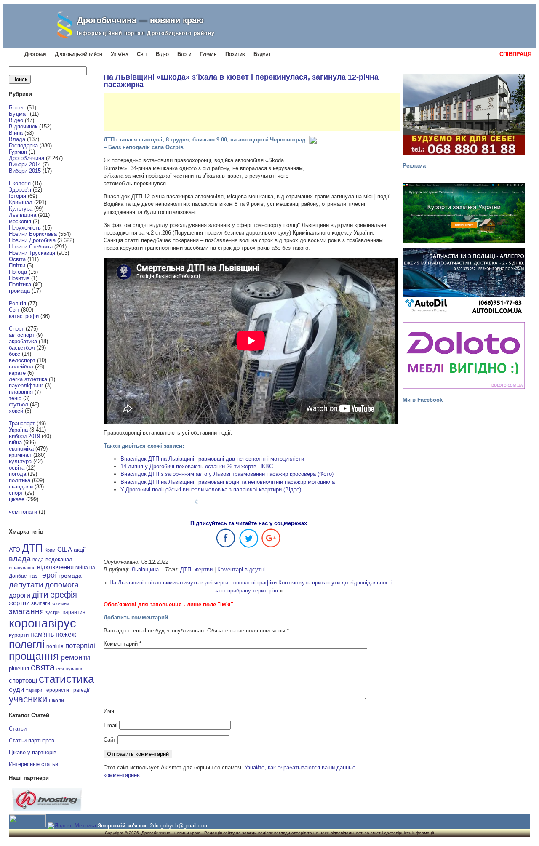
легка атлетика (28, 379)
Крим (50, 549)
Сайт (110, 740)
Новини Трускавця (32, 253)
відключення (55, 567)
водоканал (58, 560)
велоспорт (22, 360)
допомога (62, 585)
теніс (15, 398)
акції (80, 550)
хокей (16, 411)
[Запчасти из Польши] (464, 281)
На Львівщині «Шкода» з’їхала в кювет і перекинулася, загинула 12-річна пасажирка (241, 81)
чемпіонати (23, 512)
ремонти (75, 657)
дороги (19, 595)
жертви (19, 603)
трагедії (80, 690)
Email (110, 725)
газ (33, 575)
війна (15, 442)
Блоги (184, 54)
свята (43, 667)
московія (20, 221)
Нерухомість (25, 227)
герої (48, 575)
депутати (26, 584)
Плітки (17, 265)
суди (16, 689)
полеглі (27, 644)
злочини (60, 603)
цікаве (16, 499)
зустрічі (53, 612)
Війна (16, 133)
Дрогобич (35, 54)
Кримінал (20, 202)
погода (17, 474)
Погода (18, 272)
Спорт (16, 329)
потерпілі (80, 646)
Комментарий (122, 644)
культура (20, 461)
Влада (17, 139)
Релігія (17, 303)
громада (19, 291)
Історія (17, 196)
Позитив (235, 54)
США (64, 549)
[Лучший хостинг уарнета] (47, 809)
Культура (20, 208)
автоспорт (22, 335)
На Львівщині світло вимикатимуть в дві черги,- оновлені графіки (193, 582)
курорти (19, 635)
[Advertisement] (257, 112)
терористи (56, 690)
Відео (162, 54)
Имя (109, 711)
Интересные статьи (33, 764)
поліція (55, 646)
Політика (20, 284)
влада (20, 558)
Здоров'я (20, 190)
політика (19, 480)
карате (17, 373)
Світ (142, 54)
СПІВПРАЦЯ (515, 54)
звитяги (40, 603)
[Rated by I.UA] (27, 825)
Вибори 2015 (25, 171)
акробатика (23, 341)
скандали (21, 486)
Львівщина (22, 215)
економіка (21, 449)
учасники (28, 699)
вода (38, 559)
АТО (14, 549)
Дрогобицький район (78, 54)
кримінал (20, 455)
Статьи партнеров (31, 740)
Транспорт (22, 423)
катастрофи (24, 316)
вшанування (22, 567)
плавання (21, 392)
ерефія (63, 594)
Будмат (262, 54)
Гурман (208, 54)
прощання (34, 656)
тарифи (34, 690)
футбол (18, 404)
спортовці (23, 680)
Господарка (23, 145)
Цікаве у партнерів (32, 752)
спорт (16, 493)
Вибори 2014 (25, 164)
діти (40, 594)
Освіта (17, 259)
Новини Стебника (31, 246)
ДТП (32, 548)
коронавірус (42, 623)
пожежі (67, 634)
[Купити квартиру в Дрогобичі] (464, 114)
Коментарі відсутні (241, 569)
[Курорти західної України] (464, 213)
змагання (26, 611)
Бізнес (17, 107)
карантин (74, 612)
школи (56, 701)
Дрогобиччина (26, 158)
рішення (19, 668)
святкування (69, 668)
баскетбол (22, 347)
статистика (66, 679)
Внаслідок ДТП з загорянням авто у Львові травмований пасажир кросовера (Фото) (227, 474)
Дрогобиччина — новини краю (140, 20)
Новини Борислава (33, 234)
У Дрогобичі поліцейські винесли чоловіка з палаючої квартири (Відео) (210, 489)
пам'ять (42, 634)
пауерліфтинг (26, 385)
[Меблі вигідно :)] (464, 355)
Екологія (20, 183)
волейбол (21, 366)
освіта (16, 467)
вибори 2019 (24, 436)
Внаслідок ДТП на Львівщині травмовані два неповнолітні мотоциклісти (212, 459)
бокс (14, 354)
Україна (119, 54)
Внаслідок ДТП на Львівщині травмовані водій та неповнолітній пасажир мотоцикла (227, 482)
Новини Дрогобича (32, 240)
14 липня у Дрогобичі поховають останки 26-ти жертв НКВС (196, 466)
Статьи (18, 729)
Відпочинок (23, 126)
